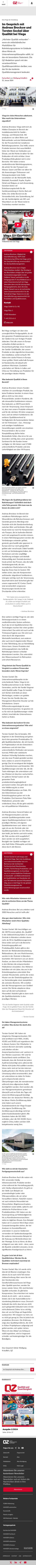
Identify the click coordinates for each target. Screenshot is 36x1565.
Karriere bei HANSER (9, 1530)
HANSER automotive (9, 1507)
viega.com (9, 322)
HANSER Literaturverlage (11, 1548)
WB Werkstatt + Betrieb (10, 1518)
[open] (30, 80)
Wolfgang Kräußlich (20, 78)
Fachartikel (6, 78)
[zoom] (33, 109)
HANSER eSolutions (9, 1541)
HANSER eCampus (9, 1545)
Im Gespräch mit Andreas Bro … (14, 1369)
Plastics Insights (8, 1514)
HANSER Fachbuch (9, 1534)
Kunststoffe (6, 1511)
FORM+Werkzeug (8, 1503)
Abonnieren (18, 1489)
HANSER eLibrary (8, 1537)
